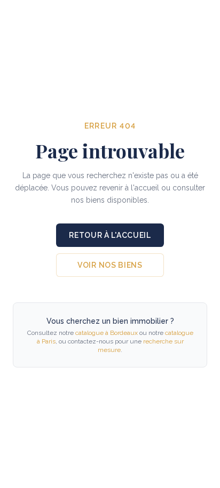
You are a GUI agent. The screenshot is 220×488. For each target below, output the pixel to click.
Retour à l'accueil (110, 235)
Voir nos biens (110, 265)
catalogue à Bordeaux (106, 333)
